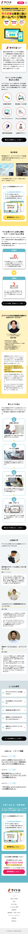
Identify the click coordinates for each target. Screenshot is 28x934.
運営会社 (14, 921)
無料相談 (21, 2)
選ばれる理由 (14, 898)
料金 (14, 901)
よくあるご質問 (14, 907)
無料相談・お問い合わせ (14, 912)
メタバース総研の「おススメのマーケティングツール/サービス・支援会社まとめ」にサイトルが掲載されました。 (14, 762)
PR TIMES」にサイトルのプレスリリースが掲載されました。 (14, 788)
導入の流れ (14, 904)
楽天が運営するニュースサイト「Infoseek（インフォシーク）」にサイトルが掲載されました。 (14, 775)
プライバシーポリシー (14, 915)
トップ (14, 896)
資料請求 (14, 909)
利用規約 (14, 918)
